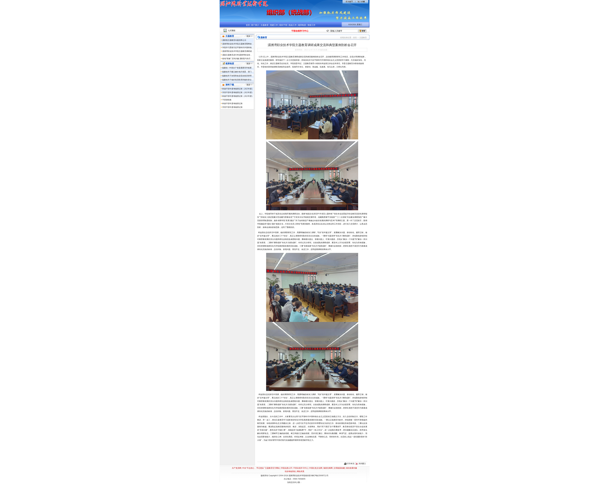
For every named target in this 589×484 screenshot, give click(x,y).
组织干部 (283, 25)
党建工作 (274, 25)
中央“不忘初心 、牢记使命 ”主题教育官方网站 (261, 468)
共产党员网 (236, 468)
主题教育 (265, 25)
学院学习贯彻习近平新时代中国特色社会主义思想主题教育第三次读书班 (251, 47)
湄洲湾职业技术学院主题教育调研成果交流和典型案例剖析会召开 (249, 51)
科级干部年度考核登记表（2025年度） (238, 89)
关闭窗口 (362, 464)
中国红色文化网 (315, 468)
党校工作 (311, 25)
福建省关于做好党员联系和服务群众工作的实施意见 (243, 80)
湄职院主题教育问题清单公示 (234, 40)
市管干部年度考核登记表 (232, 107)
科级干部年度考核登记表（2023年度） (238, 96)
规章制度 (302, 25)
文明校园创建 (339, 468)
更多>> (249, 36)
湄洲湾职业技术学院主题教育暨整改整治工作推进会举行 (245, 44)
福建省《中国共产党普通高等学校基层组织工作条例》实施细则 (248, 68)
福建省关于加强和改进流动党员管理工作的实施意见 (243, 76)
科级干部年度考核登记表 (232, 103)
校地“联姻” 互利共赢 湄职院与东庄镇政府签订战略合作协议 (246, 59)
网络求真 (300, 471)
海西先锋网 (328, 468)
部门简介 (255, 25)
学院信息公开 (286, 468)
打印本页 (350, 464)
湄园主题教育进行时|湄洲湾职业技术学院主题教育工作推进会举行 (249, 55)
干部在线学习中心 (300, 468)
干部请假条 (226, 100)
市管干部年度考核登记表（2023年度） (238, 92)
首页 (248, 25)
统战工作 (293, 25)
